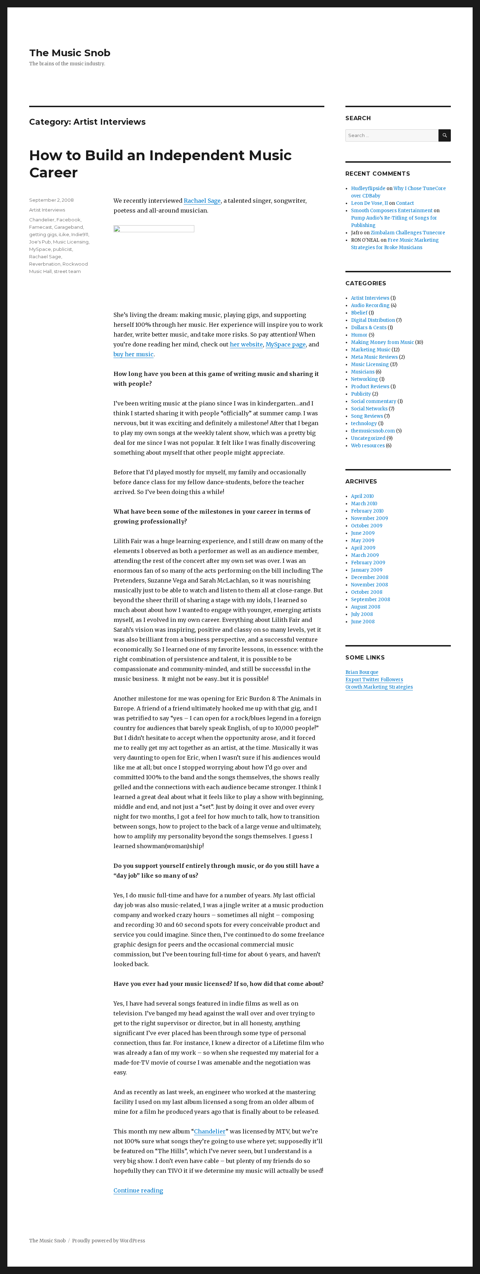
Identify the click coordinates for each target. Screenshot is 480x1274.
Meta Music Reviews (374, 357)
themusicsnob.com (373, 431)
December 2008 (369, 577)
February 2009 (368, 563)
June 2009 (363, 533)
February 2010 (367, 511)
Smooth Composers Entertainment (392, 211)
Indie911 (79, 234)
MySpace (40, 249)
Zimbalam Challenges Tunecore (408, 233)
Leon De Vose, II (369, 203)
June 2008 (363, 622)
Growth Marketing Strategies (379, 687)
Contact (405, 203)
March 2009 (365, 555)
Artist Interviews (47, 210)
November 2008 (369, 585)
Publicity (361, 394)
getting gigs (43, 234)
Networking (364, 379)
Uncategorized (368, 438)
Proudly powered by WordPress (108, 1241)
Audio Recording (370, 305)
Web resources (368, 446)
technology (364, 424)
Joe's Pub (40, 242)
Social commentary (373, 401)
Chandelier (210, 1131)
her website (246, 344)
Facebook (68, 219)
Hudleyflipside (368, 188)
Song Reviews (367, 416)
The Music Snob (69, 53)
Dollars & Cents (369, 328)
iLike (64, 234)
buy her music (133, 354)
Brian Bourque (361, 672)
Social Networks (369, 409)
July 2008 (362, 614)
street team (67, 271)
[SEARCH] (445, 135)
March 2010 (364, 504)
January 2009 (366, 570)
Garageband (68, 227)
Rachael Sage (202, 200)
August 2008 (365, 607)
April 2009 (363, 548)
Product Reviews (370, 387)
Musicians (363, 372)
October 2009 (366, 526)
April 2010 (362, 496)
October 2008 (366, 592)
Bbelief (359, 313)
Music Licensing (71, 242)
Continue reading (138, 1190)
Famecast (40, 227)
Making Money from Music (382, 342)
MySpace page (286, 344)
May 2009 (362, 541)
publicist (62, 249)
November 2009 (369, 518)
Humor (359, 335)
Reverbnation (44, 264)
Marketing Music (370, 350)
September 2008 (370, 600)
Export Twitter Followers (374, 680)
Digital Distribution (373, 320)
